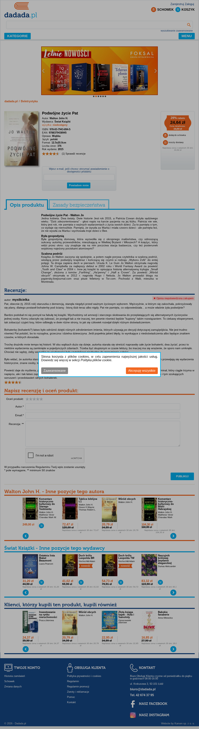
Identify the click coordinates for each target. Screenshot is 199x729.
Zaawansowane (55, 370)
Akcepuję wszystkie (141, 370)
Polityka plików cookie (96, 360)
